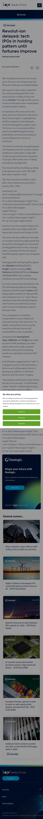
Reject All (22, 424)
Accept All (21, 412)
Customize (21, 418)
